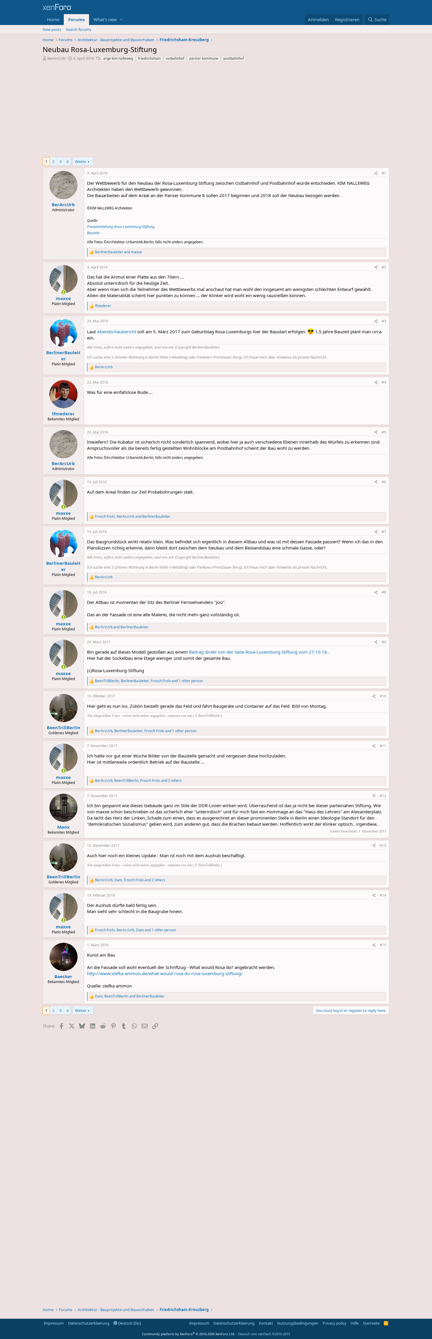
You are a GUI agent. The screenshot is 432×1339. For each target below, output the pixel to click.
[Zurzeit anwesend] (63, 292)
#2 (384, 267)
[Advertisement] (216, 111)
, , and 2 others (138, 780)
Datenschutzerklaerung (88, 1323)
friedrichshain (149, 58)
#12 (383, 795)
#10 (383, 696)
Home (53, 19)
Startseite (371, 1323)
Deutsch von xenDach (264, 1334)
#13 (383, 845)
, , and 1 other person (149, 681)
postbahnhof (233, 58)
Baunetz (93, 232)
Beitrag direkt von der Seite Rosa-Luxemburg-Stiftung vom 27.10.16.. (259, 652)
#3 (384, 321)
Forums (76, 19)
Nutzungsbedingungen (297, 1323)
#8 (384, 592)
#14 (383, 895)
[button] (121, 19)
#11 (383, 745)
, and (132, 516)
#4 (384, 382)
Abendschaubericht (116, 331)
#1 (384, 173)
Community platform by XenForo (188, 1334)
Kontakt (266, 1323)
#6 (384, 481)
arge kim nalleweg (118, 58)
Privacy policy (334, 1323)
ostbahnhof (175, 58)
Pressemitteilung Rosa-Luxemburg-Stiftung (121, 226)
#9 (384, 641)
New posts (52, 29)
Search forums (78, 29)
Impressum (54, 1323)
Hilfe (355, 1323)
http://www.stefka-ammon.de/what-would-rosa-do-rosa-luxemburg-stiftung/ (165, 973)
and (118, 252)
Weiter (80, 161)
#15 (383, 944)
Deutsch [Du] (129, 1323)
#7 (384, 531)
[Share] (376, 173)
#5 (384, 432)
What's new (105, 19)
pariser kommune (203, 58)
